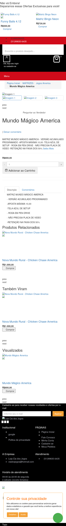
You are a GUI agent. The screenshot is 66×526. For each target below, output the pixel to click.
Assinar (58, 413)
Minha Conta (47, 440)
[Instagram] (8, 421)
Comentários (28, 189)
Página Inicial (13, 83)
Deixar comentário (12, 131)
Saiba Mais (48, 148)
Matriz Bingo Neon (47, 19)
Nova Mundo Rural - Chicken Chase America (29, 260)
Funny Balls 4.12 (11, 21)
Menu (6, 76)
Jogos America (43, 83)
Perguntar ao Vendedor (34, 112)
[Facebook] (3, 421)
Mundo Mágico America (16, 383)
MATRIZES (28, 83)
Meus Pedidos (48, 446)
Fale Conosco (48, 437)
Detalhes (12, 515)
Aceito (23, 515)
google (11, 434)
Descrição (12, 189)
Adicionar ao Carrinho (21, 170)
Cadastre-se (47, 443)
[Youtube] (5, 421)
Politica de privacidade (19, 439)
